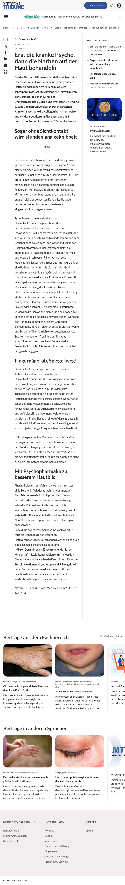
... (119, 16)
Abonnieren (96, 5)
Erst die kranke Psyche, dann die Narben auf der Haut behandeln (106, 50)
